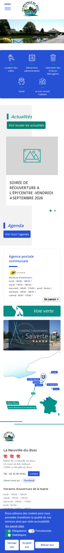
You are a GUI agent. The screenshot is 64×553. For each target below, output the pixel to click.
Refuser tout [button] (47, 545)
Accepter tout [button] (27, 545)
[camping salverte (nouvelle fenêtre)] (32, 335)
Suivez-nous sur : (18, 480)
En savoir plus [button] (14, 526)
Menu (7, 4)
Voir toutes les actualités (26, 125)
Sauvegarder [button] (11, 545)
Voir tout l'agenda (17, 234)
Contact (34, 473)
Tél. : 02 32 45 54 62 (14, 473)
